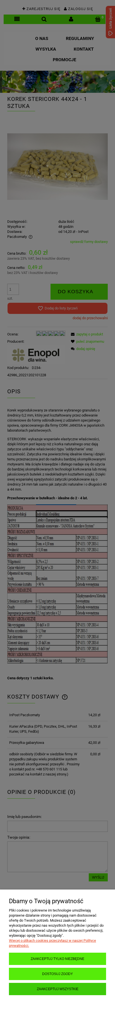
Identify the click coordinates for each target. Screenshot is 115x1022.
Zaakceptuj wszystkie (57, 989)
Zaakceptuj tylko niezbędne (57, 959)
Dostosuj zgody (57, 974)
